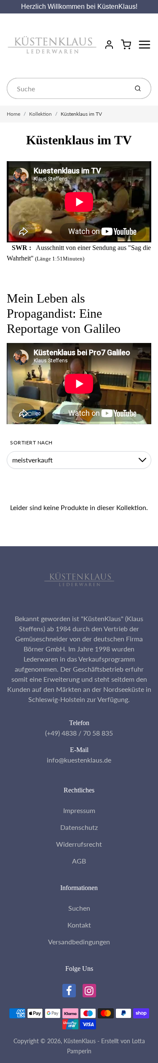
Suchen (79, 908)
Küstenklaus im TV (81, 114)
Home (13, 114)
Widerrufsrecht (79, 844)
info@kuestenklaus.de (79, 760)
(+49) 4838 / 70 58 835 (79, 733)
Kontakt (79, 925)
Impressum (79, 810)
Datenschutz (79, 827)
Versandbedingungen (79, 942)
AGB (79, 861)
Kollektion (40, 114)
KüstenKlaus (80, 1040)
